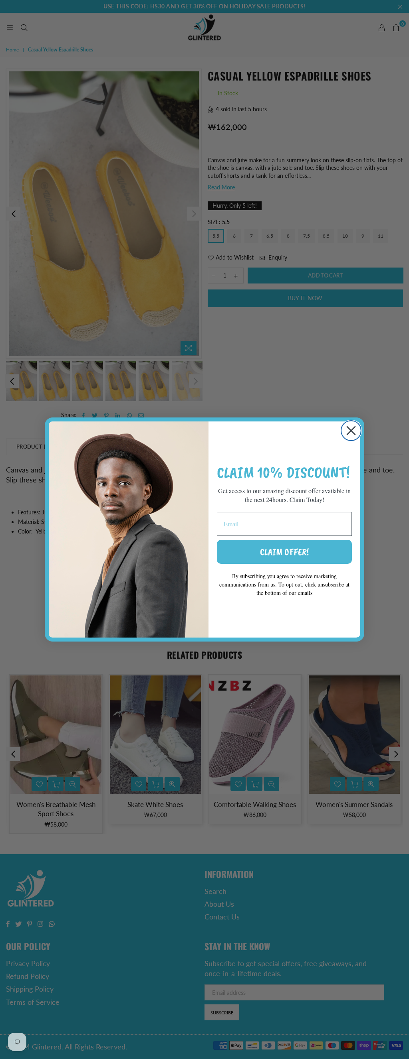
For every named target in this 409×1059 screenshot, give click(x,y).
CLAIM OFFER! (284, 552)
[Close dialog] (351, 431)
